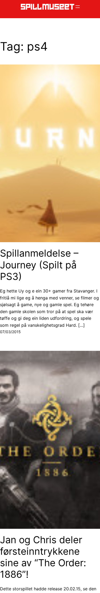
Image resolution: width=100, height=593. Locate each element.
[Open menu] (77, 6)
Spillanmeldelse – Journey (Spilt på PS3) (39, 265)
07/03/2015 (10, 331)
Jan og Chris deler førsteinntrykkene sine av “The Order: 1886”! (43, 557)
